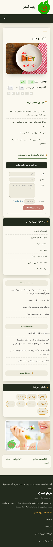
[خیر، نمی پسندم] (10, 88)
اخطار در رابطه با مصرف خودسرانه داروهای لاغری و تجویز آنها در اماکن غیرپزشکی (30, 291)
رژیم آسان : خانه (13, 459)
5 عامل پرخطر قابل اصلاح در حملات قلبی (33, 360)
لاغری (31, 82)
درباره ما (48, 526)
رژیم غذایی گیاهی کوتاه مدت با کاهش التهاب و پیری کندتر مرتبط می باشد (28, 113)
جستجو (49, 519)
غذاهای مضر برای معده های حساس (35, 307)
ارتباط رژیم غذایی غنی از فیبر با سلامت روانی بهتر (29, 124)
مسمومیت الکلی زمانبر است (38, 333)
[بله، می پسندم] (22, 88)
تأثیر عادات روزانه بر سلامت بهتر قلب (32, 132)
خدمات (42, 411)
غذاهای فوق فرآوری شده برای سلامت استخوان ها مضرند (28, 141)
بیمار (42, 396)
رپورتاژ (31, 404)
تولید (21, 404)
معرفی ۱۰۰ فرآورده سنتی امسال (37, 314)
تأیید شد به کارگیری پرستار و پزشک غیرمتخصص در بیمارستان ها (29, 352)
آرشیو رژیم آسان (45, 540)
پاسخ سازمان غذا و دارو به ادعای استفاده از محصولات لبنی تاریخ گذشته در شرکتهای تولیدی (31, 342)
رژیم (23, 82)
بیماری (32, 396)
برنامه (10, 404)
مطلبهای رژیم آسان (41, 461)
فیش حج (43, 250)
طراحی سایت (42, 243)
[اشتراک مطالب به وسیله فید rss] (9, 93)
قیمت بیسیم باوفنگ (39, 256)
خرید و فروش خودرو (39, 237)
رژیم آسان (29, 7)
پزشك (21, 396)
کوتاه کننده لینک (40, 268)
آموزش (42, 404)
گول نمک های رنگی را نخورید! (38, 300)
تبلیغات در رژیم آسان (43, 533)
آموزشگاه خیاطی (40, 231)
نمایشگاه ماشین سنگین (37, 262)
